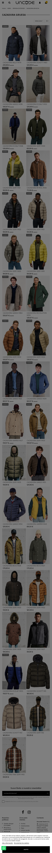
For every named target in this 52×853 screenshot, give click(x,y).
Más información (7, 843)
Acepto (26, 849)
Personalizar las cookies (21, 843)
